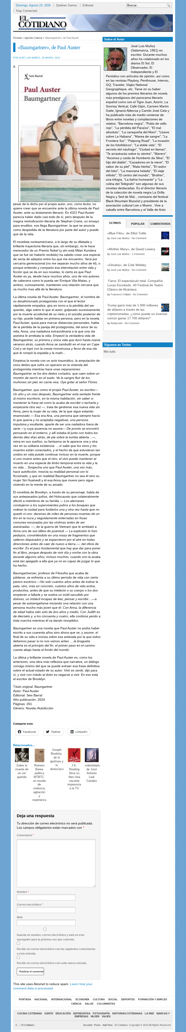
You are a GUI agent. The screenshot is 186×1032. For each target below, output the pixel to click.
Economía (82, 999)
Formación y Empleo (152, 999)
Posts (97, 1025)
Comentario (25, 835)
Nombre (23, 892)
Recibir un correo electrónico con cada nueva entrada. (52, 963)
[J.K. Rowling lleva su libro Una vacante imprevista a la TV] (74, 755)
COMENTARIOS (160, 223)
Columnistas (106, 1003)
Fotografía (101, 1013)
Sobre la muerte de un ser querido (21, 771)
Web (19, 917)
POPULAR (137, 223)
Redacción (116, 323)
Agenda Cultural (33, 37)
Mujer (95, 1016)
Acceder (88, 1025)
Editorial (88, 5)
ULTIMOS (115, 223)
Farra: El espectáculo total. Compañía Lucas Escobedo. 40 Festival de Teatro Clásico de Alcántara (135, 285)
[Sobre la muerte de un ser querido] (22, 755)
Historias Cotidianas (127, 1013)
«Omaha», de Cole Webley (126, 265)
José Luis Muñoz (120, 238)
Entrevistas (81, 1013)
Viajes (106, 1016)
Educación (63, 1013)
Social (113, 999)
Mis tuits (109, 351)
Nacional (41, 999)
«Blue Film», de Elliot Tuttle (126, 233)
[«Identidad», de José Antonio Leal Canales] (92, 755)
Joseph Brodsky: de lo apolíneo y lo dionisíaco (57, 759)
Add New (108, 1025)
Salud (89, 1003)
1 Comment (138, 254)
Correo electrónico (30, 904)
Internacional (61, 999)
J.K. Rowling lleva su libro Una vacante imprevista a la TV (74, 777)
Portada (17, 37)
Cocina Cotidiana (29, 1013)
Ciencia (76, 1003)
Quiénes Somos (66, 5)
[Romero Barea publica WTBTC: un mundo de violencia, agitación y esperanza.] (39, 755)
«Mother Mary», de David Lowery (131, 249)
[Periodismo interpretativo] (93, 22)
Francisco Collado (121, 294)
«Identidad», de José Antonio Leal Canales (93, 773)
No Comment (139, 238)
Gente (48, 1013)
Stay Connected (26, 10)
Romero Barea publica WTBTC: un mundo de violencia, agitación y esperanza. (39, 783)
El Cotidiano (26, 1025)
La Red (149, 1013)
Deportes (128, 999)
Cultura (99, 999)
